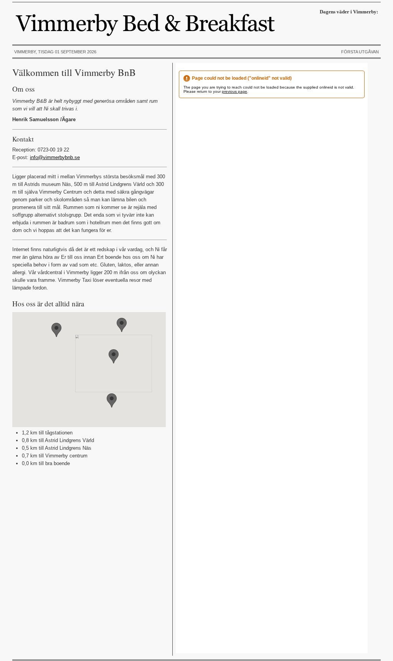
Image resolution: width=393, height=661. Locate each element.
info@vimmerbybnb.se (55, 157)
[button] (114, 356)
